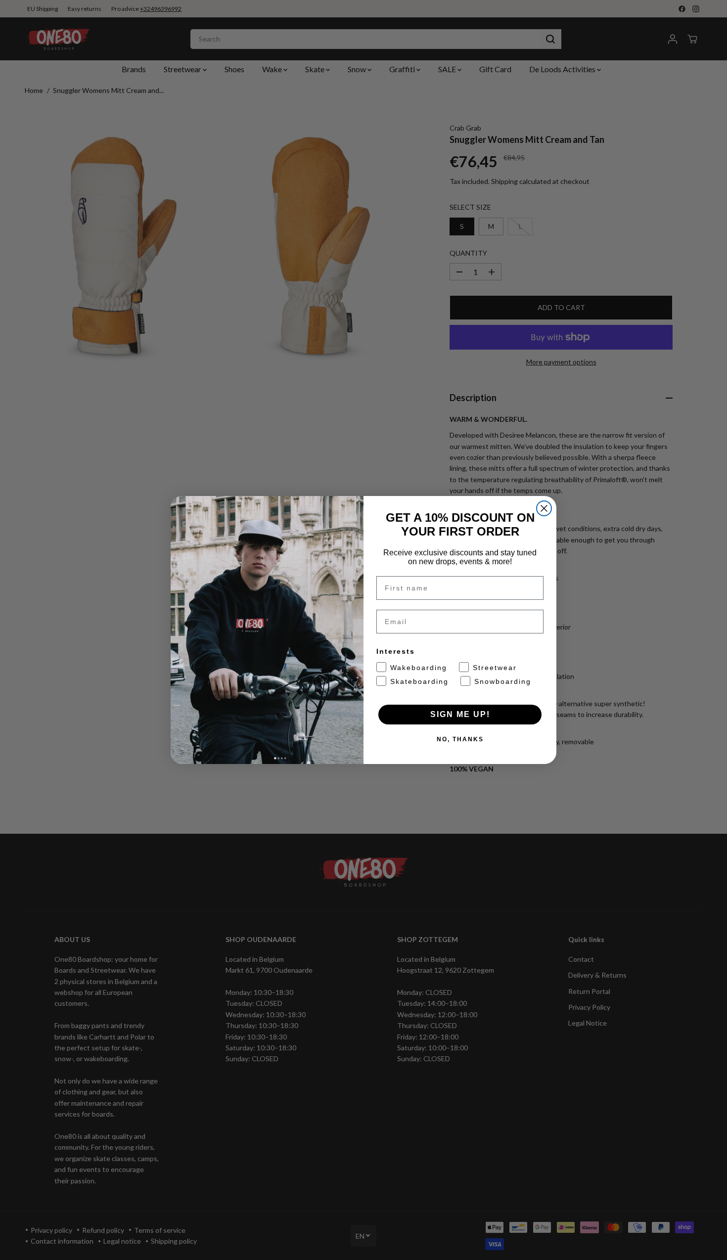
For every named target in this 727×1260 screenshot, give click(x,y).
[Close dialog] (544, 508)
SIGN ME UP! (460, 714)
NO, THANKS (460, 739)
